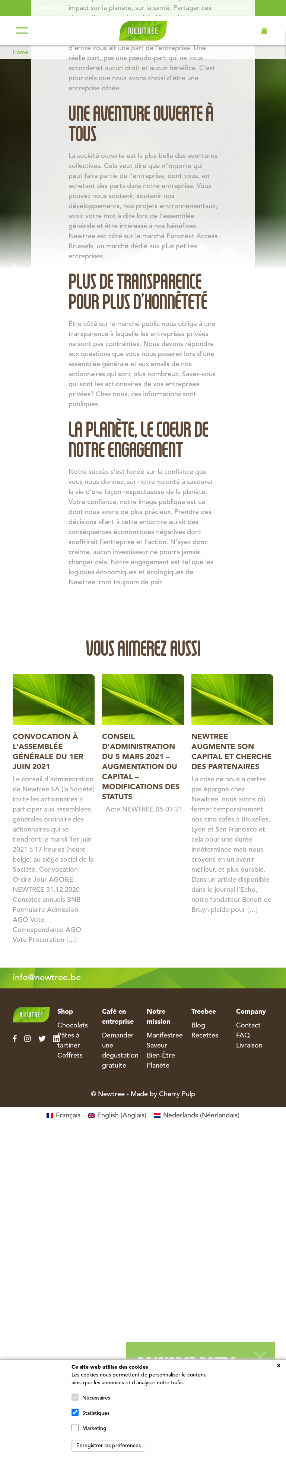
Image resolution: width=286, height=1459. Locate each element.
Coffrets (70, 1055)
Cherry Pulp (177, 1094)
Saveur (157, 1045)
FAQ (243, 1035)
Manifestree (165, 1035)
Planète (158, 1065)
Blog (198, 1025)
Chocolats (72, 1025)
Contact (248, 1025)
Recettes (204, 1035)
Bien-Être (161, 1055)
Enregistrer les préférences (108, 1445)
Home (20, 52)
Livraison (249, 1045)
